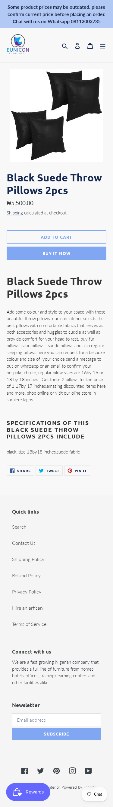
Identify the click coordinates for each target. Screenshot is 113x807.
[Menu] (102, 45)
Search (19, 526)
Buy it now (56, 253)
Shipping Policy (28, 559)
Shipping (15, 212)
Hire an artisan (27, 608)
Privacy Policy (26, 591)
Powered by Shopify (78, 787)
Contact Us (24, 543)
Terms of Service (29, 624)
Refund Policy (26, 575)
